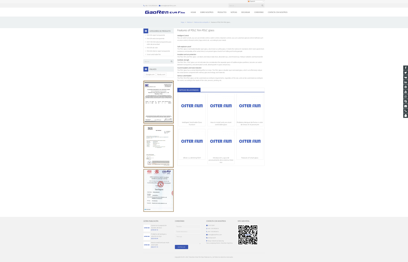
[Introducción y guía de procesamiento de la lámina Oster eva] (221, 142)
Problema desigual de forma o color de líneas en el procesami (250, 123)
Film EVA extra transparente (155, 38)
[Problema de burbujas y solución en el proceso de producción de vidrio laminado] (146, 239)
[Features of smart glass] (250, 142)
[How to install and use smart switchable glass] (221, 107)
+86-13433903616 (151, 5)
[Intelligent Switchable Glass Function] (192, 107)
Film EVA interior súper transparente (158, 51)
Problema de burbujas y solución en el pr (158, 235)
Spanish (252, 1)
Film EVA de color (152, 47)
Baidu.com (161, 74)
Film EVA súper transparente (156, 35)
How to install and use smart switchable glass (220, 123)
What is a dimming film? (192, 157)
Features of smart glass (249, 157)
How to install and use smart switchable (160, 243)
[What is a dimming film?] (192, 142)
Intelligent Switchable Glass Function (192, 123)
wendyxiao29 (212, 238)
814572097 (211, 225)
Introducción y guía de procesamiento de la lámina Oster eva (221, 159)
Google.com (150, 74)
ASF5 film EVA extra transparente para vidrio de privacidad (159, 43)
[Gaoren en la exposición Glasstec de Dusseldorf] (146, 231)
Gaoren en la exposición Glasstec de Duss (159, 226)
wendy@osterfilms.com (168, 5)
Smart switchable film (154, 54)
